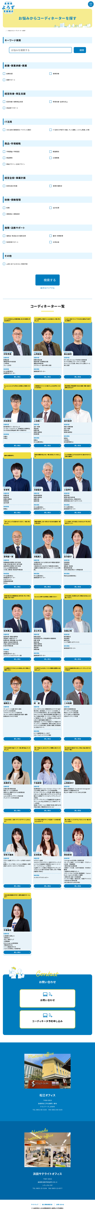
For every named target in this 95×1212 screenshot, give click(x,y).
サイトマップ (34, 1204)
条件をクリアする (47, 288)
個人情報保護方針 (47, 1204)
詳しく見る (17, 377)
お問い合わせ (60, 1204)
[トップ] (4, 30)
